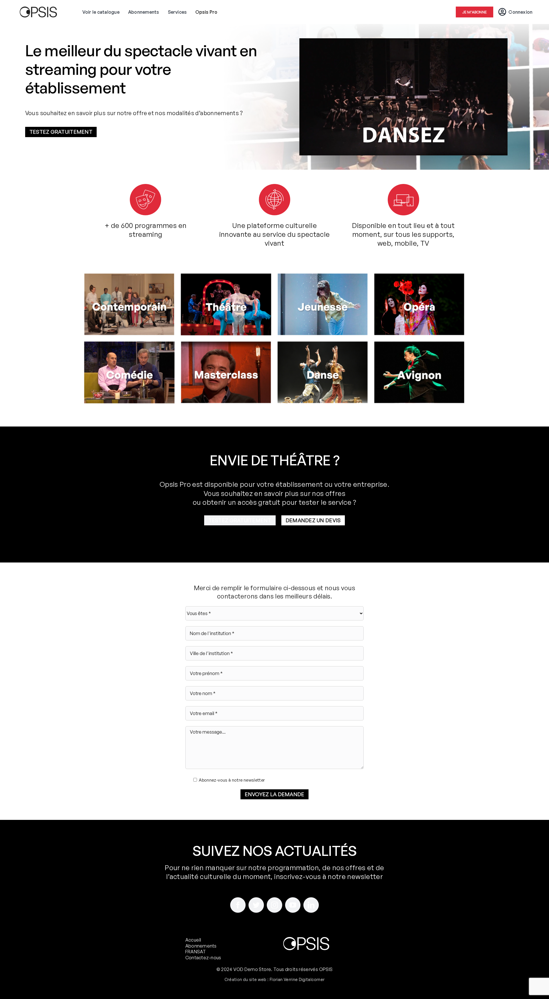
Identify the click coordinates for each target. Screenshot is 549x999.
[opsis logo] (38, 10)
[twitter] (256, 905)
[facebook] (238, 905)
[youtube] (293, 905)
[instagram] (274, 905)
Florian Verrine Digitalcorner (297, 979)
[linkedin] (311, 905)
